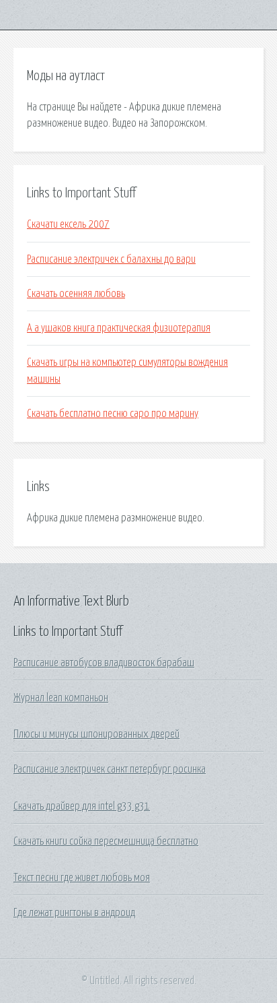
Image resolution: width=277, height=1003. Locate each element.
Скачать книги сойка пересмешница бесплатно (105, 841)
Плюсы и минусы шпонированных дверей (96, 734)
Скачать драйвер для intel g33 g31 (81, 806)
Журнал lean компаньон (60, 697)
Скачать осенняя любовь (76, 293)
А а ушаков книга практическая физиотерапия (118, 328)
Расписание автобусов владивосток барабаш (103, 662)
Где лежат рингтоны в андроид (74, 912)
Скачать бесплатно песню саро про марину (112, 413)
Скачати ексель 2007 (68, 224)
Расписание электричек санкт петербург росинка (109, 769)
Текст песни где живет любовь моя (81, 877)
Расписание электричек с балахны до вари (111, 259)
